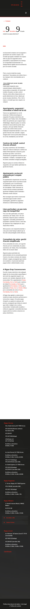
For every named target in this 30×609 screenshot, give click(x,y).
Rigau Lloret (8, 531)
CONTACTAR (15, 398)
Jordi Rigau (15, 342)
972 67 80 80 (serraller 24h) (12, 486)
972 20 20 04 (15, 5)
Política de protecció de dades (11, 604)
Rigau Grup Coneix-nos (15, 378)
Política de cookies (15, 606)
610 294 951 (8, 433)
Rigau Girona (8, 423)
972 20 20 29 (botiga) (11, 467)
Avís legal (24, 604)
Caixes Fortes (10, 522)
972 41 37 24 (8, 460)
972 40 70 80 (8, 436)
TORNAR (7, 21)
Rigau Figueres (9, 481)
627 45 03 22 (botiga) (11, 538)
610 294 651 (8, 541)
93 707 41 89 (8, 508)
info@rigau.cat (9, 439)
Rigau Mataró (8, 501)
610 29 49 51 (8, 469)
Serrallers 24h (10, 518)
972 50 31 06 (8, 489)
